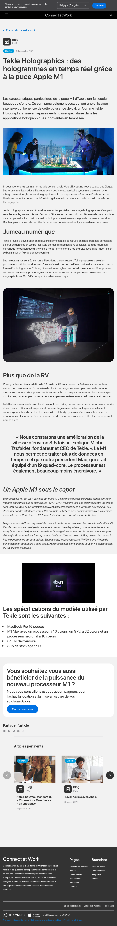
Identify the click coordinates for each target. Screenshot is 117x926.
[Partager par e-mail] (19, 731)
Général (95, 878)
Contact (73, 886)
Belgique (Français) (92, 905)
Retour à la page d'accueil (20, 30)
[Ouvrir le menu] (6, 15)
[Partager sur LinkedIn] (5, 731)
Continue (99, 5)
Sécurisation (75, 878)
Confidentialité (76, 874)
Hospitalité (96, 874)
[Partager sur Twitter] (14, 731)
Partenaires (74, 882)
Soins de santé (98, 866)
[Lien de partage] (23, 731)
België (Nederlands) (73, 905)
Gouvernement (98, 870)
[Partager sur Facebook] (9, 731)
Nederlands (109, 905)
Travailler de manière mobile (79, 868)
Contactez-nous (22, 709)
